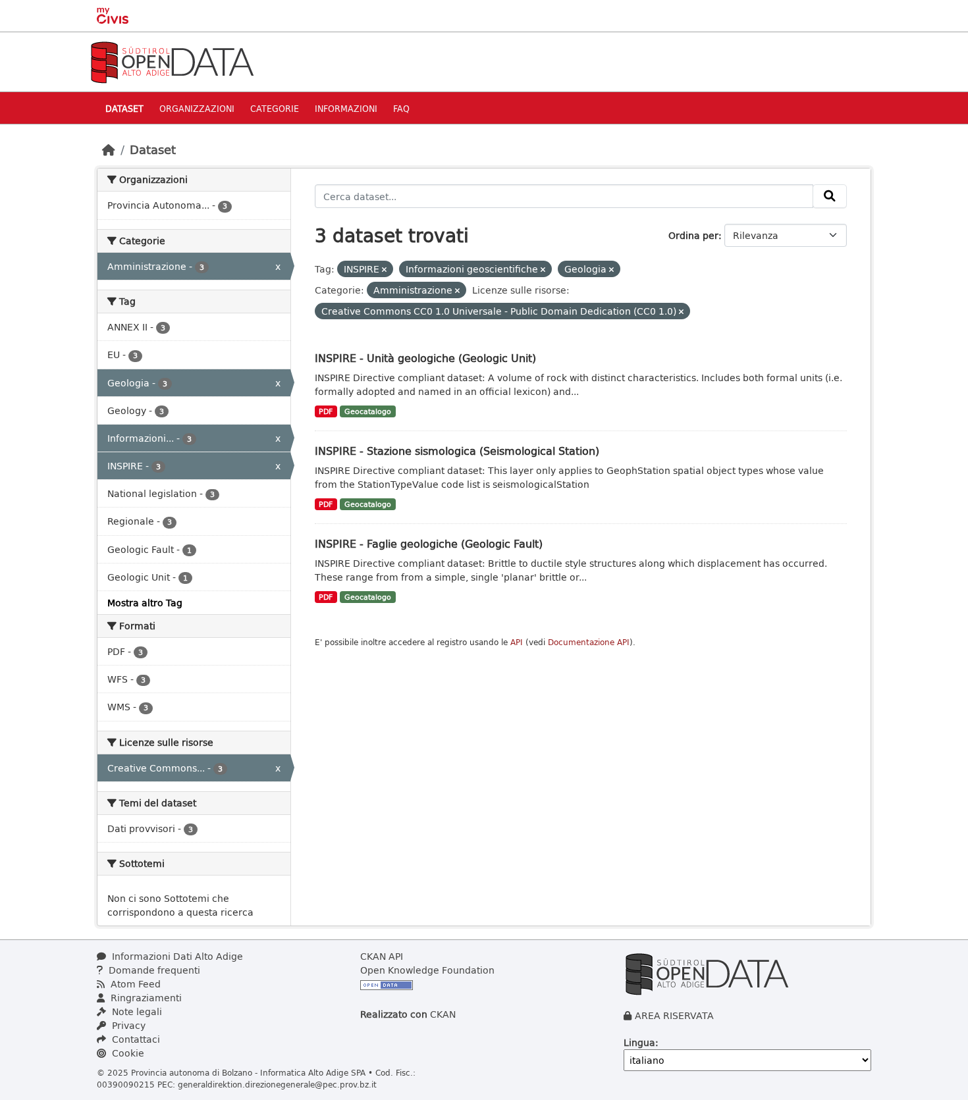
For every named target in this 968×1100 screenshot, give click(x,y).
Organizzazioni (196, 108)
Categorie (274, 108)
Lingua (639, 1042)
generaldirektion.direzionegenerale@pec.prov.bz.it (277, 1084)
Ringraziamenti (145, 998)
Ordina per (693, 235)
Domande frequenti (153, 970)
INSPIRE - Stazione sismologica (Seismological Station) (457, 450)
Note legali (135, 1011)
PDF (326, 411)
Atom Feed (134, 984)
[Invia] (830, 196)
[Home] (108, 149)
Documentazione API (589, 642)
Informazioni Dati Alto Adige (176, 956)
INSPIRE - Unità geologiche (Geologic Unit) (425, 358)
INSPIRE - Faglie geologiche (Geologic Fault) (429, 543)
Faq (401, 108)
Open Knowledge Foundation (427, 970)
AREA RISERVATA (674, 1015)
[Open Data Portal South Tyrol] (172, 61)
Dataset (124, 108)
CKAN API (381, 956)
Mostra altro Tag (144, 603)
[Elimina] (384, 269)
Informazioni (346, 108)
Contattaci (134, 1039)
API (516, 642)
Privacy (127, 1025)
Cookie (126, 1053)
